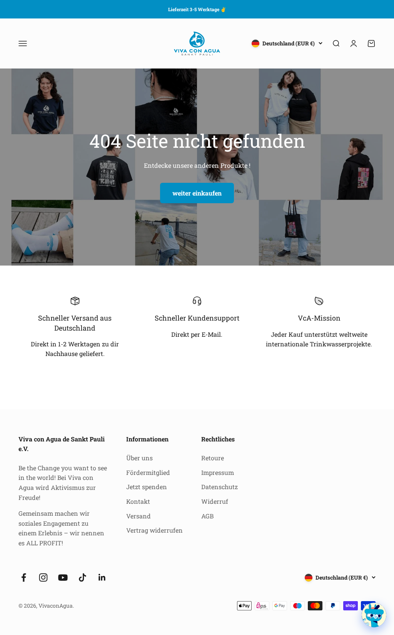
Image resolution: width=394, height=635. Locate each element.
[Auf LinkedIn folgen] (102, 577)
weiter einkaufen (197, 193)
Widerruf (214, 501)
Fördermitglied (148, 472)
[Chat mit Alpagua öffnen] (374, 615)
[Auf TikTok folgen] (82, 577)
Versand (138, 516)
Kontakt (138, 501)
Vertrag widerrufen (154, 530)
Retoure (212, 458)
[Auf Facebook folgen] (23, 577)
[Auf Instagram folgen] (43, 577)
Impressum (217, 472)
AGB (207, 516)
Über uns (139, 458)
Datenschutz (219, 487)
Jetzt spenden (146, 487)
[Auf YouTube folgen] (63, 577)
